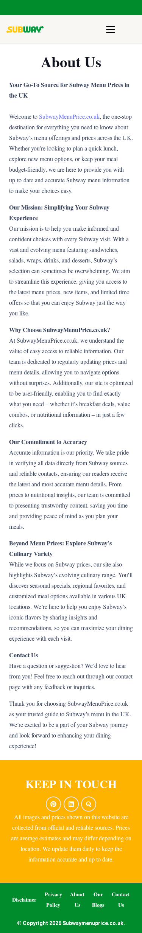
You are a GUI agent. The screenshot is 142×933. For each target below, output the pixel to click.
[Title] (88, 804)
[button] (110, 29)
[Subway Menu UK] (25, 29)
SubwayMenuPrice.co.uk (69, 116)
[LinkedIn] (71, 804)
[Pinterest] (53, 804)
